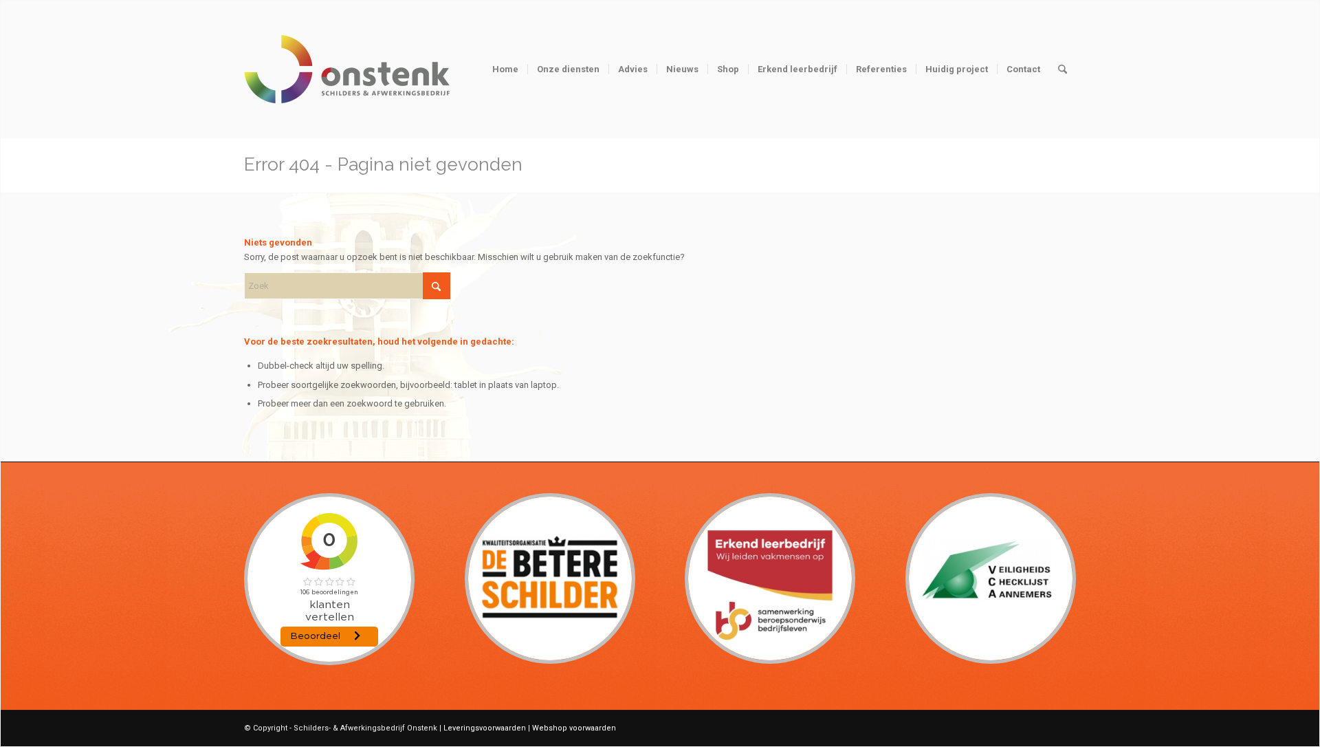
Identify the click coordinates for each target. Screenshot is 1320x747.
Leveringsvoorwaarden (484, 728)
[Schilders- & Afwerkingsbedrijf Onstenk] (347, 86)
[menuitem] (505, 69)
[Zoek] (1062, 69)
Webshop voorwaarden (574, 728)
